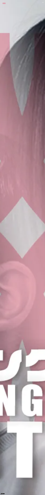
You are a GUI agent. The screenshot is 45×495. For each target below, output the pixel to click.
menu (43, 2)
